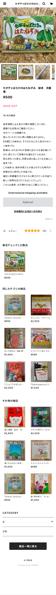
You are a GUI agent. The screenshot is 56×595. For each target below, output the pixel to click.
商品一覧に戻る (28, 546)
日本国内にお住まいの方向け (28, 211)
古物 (4, 531)
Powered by (24, 565)
